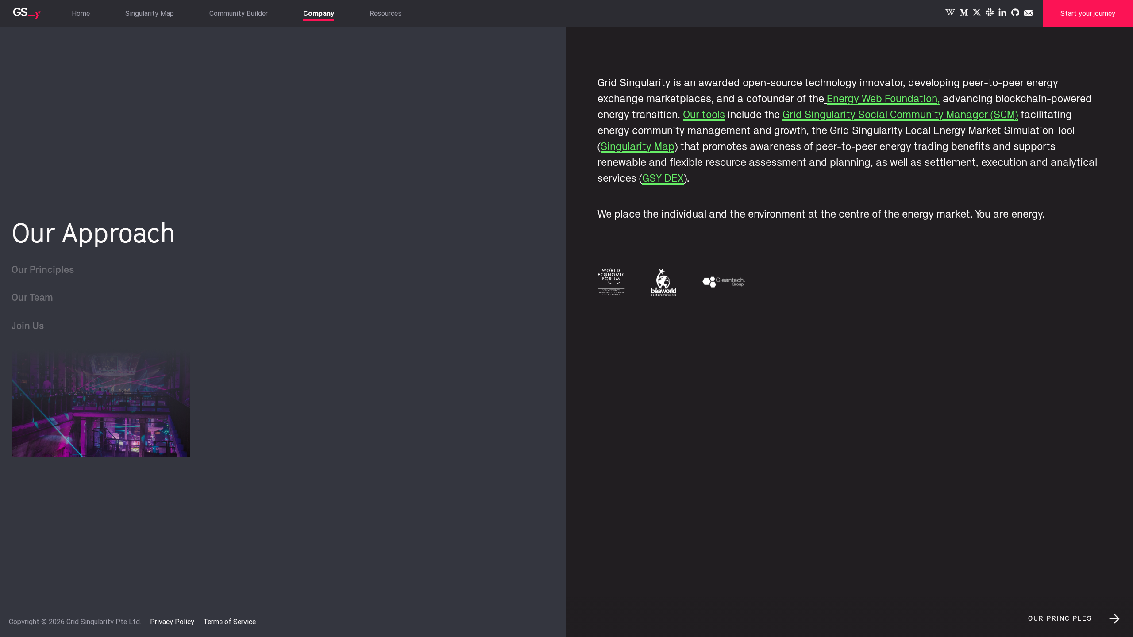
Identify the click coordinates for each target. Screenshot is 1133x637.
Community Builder (238, 13)
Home (81, 13)
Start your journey (1087, 13)
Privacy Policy (172, 622)
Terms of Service (229, 622)
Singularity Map (149, 13)
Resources (385, 13)
